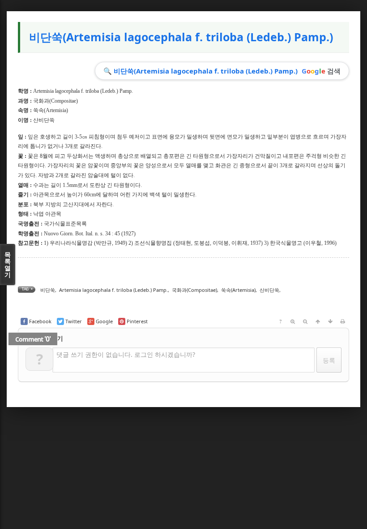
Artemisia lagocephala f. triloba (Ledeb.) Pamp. (113, 289)
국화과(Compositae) (55, 101)
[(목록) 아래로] (330, 321)
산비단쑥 (269, 289)
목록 (7, 264)
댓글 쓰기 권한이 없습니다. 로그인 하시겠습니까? (125, 354)
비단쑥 (47, 289)
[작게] (305, 321)
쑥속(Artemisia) (50, 110)
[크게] (292, 321)
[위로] (318, 321)
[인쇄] (343, 321)
